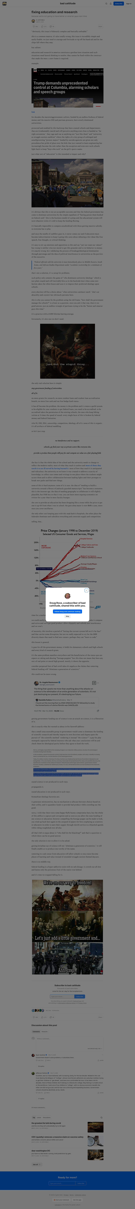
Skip (67, 616)
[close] (86, 590)
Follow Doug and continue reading (67, 611)
